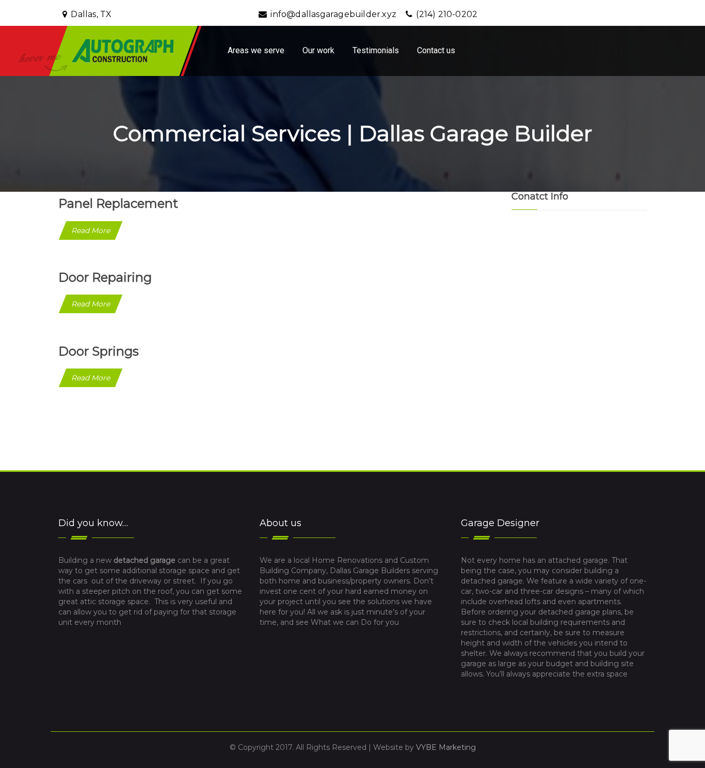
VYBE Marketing (446, 747)
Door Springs (98, 351)
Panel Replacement (118, 203)
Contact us (436, 50)
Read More (90, 230)
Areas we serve (256, 50)
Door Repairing (105, 277)
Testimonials (375, 50)
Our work (318, 50)
